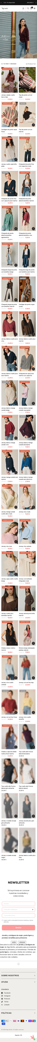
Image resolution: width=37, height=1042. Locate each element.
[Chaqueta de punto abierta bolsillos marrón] (27, 183)
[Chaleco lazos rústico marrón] (9, 633)
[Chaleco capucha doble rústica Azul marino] (9, 736)
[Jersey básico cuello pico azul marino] (9, 358)
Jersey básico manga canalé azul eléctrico (26, 478)
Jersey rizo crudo (24, 512)
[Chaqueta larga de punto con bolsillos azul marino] (27, 254)
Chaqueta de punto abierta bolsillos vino (25, 234)
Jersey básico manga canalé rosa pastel (26, 409)
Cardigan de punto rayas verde (26, 305)
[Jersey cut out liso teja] (27, 667)
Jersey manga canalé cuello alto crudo (8, 513)
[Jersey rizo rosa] (9, 531)
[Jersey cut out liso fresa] (9, 702)
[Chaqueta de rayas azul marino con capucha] (27, 358)
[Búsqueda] (28, 8)
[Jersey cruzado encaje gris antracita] (9, 805)
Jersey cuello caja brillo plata (9, 165)
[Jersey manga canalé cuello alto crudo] (9, 496)
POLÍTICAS (6, 1013)
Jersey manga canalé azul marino (9, 478)
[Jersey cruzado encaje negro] (9, 840)
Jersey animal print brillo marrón (27, 614)
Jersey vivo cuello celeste (7, 683)
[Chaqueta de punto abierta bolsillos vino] (27, 218)
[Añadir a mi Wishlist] (16, 69)
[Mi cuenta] (23, 8)
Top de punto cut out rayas (25, 96)
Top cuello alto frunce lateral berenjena (26, 753)
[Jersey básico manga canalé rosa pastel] (27, 393)
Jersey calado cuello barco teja (8, 96)
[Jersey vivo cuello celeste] (9, 667)
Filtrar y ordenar (10, 64)
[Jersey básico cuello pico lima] (27, 840)
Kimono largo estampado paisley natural (27, 649)
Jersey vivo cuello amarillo (25, 718)
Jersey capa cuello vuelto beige (9, 580)
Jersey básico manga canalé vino (8, 444)
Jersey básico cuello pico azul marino (9, 374)
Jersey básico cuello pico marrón (27, 340)
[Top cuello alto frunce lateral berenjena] (27, 736)
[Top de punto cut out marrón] (27, 114)
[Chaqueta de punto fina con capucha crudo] (27, 149)
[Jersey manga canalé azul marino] (9, 462)
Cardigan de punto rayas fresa (9, 130)
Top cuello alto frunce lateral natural (26, 787)
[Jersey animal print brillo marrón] (27, 598)
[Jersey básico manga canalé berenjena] (27, 427)
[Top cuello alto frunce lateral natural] (27, 771)
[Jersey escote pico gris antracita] (27, 805)
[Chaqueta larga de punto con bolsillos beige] (9, 254)
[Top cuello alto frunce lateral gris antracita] (9, 771)
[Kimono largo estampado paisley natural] (27, 633)
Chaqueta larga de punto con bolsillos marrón (9, 305)
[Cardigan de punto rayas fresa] (9, 114)
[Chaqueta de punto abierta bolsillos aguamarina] (9, 218)
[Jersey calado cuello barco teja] (9, 80)
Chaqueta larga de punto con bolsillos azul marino (27, 271)
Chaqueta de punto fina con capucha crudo (26, 165)
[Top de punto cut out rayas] (27, 80)
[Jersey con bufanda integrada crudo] (27, 564)
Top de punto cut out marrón (25, 130)
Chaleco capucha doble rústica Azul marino (8, 753)
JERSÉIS (14, 942)
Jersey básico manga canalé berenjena (26, 444)
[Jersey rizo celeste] (27, 531)
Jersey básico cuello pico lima (27, 856)
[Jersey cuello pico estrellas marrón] (9, 598)
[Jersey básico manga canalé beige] (9, 393)
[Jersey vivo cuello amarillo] (27, 702)
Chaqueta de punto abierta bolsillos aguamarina (7, 235)
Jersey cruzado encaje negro (8, 856)
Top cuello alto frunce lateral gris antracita (8, 787)
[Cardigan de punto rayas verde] (27, 289)
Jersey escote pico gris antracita (26, 822)
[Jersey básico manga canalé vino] (9, 427)
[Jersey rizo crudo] (27, 496)
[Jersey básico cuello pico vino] (9, 324)
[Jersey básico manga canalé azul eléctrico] (27, 462)
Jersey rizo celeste (25, 546)
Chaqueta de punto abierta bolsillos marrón (26, 200)
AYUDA (4, 982)
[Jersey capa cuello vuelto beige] (9, 564)
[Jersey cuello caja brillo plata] (9, 149)
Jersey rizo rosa (6, 546)
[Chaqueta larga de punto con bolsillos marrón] (9, 289)
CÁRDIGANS (22, 942)
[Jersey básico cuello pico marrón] (27, 324)
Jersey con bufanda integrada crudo (25, 580)
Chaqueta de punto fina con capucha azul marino (9, 200)
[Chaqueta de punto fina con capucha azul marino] (9, 183)
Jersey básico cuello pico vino (9, 340)
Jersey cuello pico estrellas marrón (7, 614)
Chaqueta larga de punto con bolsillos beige (9, 271)
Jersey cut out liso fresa (9, 717)
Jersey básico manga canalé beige (8, 409)
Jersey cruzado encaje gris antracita (8, 822)
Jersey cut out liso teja (26, 682)
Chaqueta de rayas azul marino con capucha (26, 374)
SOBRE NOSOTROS (10, 975)
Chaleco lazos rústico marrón (8, 649)
